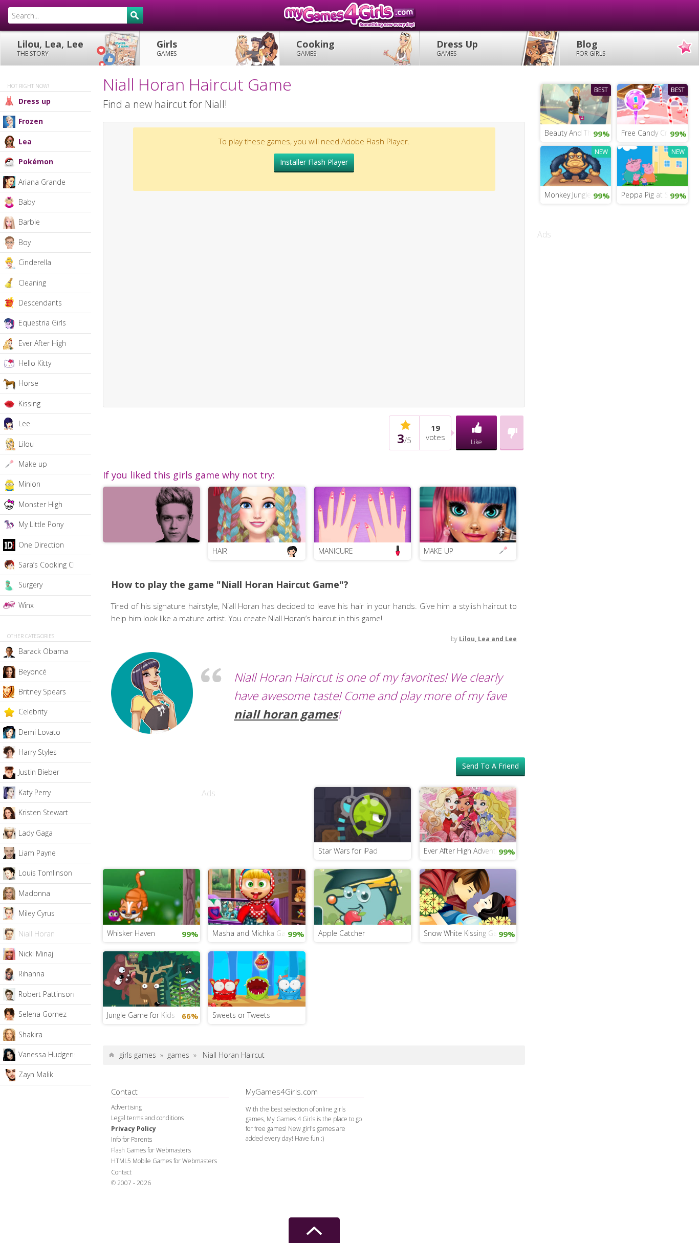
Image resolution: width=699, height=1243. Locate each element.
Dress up (34, 101)
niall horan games (286, 714)
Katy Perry (34, 792)
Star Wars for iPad (348, 851)
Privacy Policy (133, 1128)
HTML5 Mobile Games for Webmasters (164, 1161)
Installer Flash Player (314, 162)
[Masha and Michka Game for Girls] (256, 896)
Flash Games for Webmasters (151, 1150)
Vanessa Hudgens (47, 1054)
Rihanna (31, 973)
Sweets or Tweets (241, 1015)
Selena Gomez (42, 1014)
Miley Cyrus (36, 913)
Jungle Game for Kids (141, 1015)
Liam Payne (37, 853)
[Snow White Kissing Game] (468, 896)
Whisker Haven (131, 933)
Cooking (315, 48)
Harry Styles (37, 752)
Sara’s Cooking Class (52, 565)
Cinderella (34, 262)
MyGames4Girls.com (349, 15)
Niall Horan (36, 934)
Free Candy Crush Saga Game (654, 133)
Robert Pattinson (46, 994)
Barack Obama (43, 651)
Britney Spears (42, 691)
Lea (25, 141)
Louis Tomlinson (45, 873)
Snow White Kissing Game (466, 933)
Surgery (30, 585)
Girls (167, 48)
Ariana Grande (41, 182)
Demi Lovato (39, 732)
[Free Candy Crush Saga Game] (652, 103)
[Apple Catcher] (362, 896)
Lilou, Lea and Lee (488, 639)
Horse (28, 383)
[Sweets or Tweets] (256, 978)
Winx (26, 605)
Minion (29, 484)
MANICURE (335, 551)
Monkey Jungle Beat (576, 195)
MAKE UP (438, 551)
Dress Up (457, 48)
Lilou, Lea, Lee (50, 48)
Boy (24, 242)
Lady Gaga (35, 833)
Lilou (26, 444)
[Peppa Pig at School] (652, 165)
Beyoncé (32, 672)
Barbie (29, 222)
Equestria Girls (42, 323)
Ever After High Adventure (465, 851)
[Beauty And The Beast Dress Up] (575, 103)
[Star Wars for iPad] (362, 814)
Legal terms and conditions (147, 1118)
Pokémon (35, 161)
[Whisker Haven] (151, 896)
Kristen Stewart (43, 812)
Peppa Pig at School (654, 195)
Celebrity (32, 711)
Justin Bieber (38, 772)
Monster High (40, 504)
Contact (121, 1172)
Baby (26, 202)
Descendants (40, 303)
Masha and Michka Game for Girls (258, 933)
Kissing (29, 403)
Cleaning (32, 283)
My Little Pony (40, 524)
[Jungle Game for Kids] (151, 978)
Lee (24, 423)
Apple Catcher (341, 933)
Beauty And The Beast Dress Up (577, 133)
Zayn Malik (35, 1074)
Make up (32, 464)
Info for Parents (131, 1139)
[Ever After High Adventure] (468, 814)
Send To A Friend (490, 766)
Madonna (34, 893)
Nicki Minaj (35, 953)
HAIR (219, 551)
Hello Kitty (34, 363)
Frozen (30, 121)
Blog (590, 48)
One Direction (41, 545)
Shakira (30, 1034)
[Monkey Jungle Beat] (575, 165)
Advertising (126, 1107)
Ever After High (42, 343)
